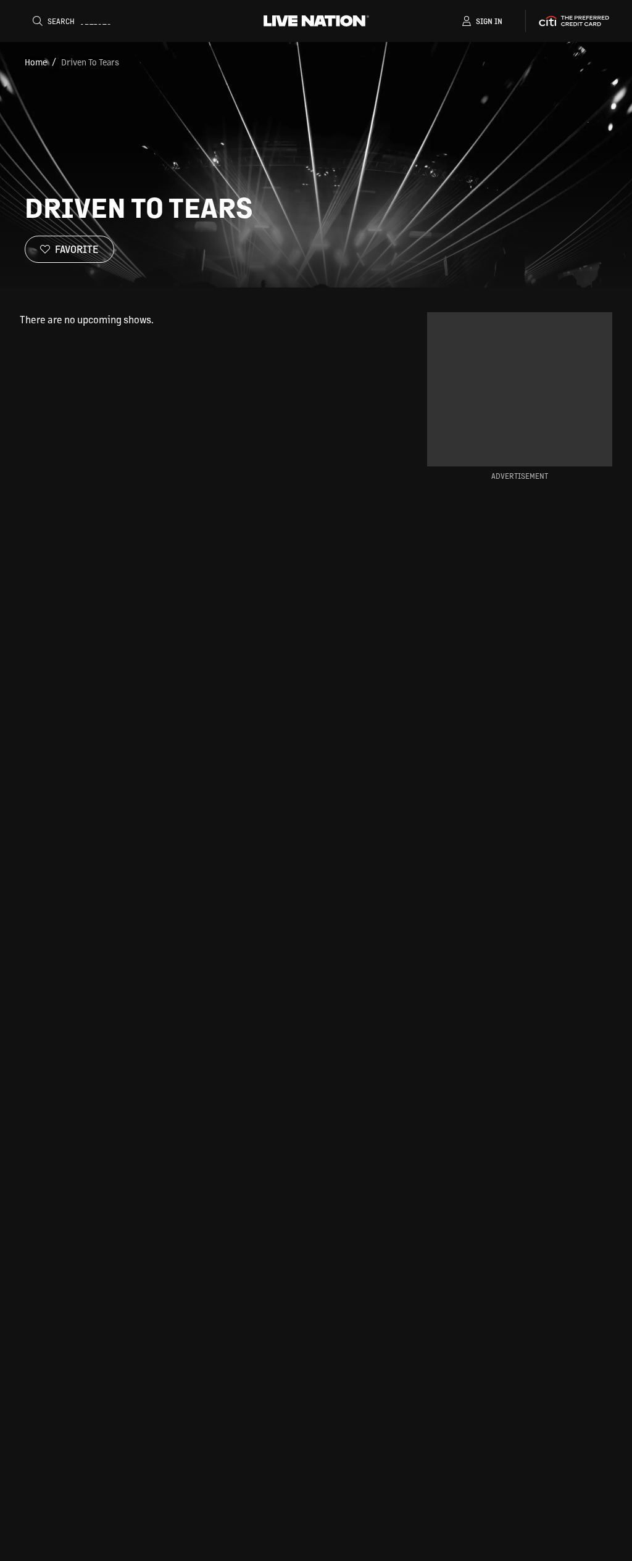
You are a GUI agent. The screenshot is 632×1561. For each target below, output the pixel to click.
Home (36, 61)
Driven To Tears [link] (90, 61)
